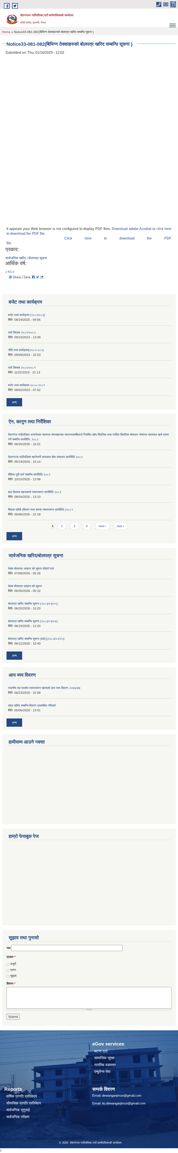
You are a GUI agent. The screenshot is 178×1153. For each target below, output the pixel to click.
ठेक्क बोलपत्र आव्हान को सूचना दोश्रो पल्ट (31, 568)
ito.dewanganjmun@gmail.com (124, 1103)
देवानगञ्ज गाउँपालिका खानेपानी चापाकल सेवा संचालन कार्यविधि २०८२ (45, 457)
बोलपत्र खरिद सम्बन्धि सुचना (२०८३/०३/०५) (33, 603)
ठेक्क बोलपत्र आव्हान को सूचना (25, 586)
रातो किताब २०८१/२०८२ (22, 332)
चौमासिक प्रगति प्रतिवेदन (23, 1103)
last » (120, 526)
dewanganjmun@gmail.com (122, 1095)
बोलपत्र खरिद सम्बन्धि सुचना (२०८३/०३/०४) (33, 621)
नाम (8, 948)
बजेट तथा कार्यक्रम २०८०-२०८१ (26, 385)
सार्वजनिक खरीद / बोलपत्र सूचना (26, 258)
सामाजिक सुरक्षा (104, 1058)
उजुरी (13, 964)
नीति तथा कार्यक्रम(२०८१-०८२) (26, 350)
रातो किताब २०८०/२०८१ (22, 367)
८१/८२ (9, 272)
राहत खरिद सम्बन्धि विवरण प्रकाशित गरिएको (32, 705)
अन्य (14, 402)
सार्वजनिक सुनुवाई (18, 1110)
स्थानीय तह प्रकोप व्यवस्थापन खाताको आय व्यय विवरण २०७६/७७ (44, 688)
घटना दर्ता (101, 1051)
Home (6, 32)
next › (102, 526)
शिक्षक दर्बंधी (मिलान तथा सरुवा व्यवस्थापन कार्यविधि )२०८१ (40, 509)
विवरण (11, 983)
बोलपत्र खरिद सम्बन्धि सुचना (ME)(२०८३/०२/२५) (36, 638)
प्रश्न (13, 970)
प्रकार (11, 957)
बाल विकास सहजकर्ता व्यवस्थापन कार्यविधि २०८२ (34, 492)
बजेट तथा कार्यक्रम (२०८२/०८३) (26, 315)
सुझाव (13, 975)
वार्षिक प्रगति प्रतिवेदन (21, 1096)
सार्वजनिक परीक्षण (17, 1117)
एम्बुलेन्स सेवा (102, 1072)
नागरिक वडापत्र (105, 1065)
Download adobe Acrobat (132, 229)
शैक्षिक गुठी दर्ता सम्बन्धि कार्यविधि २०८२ (29, 474)
